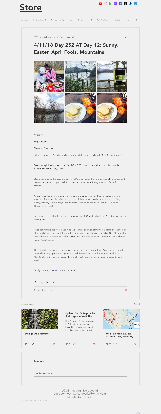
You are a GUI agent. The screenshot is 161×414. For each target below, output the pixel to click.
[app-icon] (135, 3)
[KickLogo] (110, 3)
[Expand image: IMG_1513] (80, 76)
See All (137, 304)
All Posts (24, 20)
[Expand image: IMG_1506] (49, 108)
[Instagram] (105, 3)
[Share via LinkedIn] (47, 282)
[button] (136, 20)
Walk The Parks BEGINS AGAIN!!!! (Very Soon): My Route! (119, 335)
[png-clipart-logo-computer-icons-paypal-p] (130, 3)
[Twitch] (115, 3)
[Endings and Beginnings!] (40, 319)
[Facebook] (120, 3)
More (127, 20)
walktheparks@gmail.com (89, 393)
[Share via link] (53, 282)
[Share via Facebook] (35, 282)
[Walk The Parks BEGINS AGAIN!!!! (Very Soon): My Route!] (121, 319)
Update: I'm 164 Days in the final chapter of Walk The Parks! (80, 315)
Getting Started (39, 20)
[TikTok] (125, 3)
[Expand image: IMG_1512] (49, 76)
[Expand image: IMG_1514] (80, 108)
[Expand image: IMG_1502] (112, 108)
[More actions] (125, 37)
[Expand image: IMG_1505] (112, 76)
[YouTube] (100, 3)
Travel (80, 20)
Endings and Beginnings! (37, 333)
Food (90, 20)
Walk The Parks (103, 20)
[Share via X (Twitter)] (41, 282)
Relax (71, 20)
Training (117, 20)
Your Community (57, 20)
